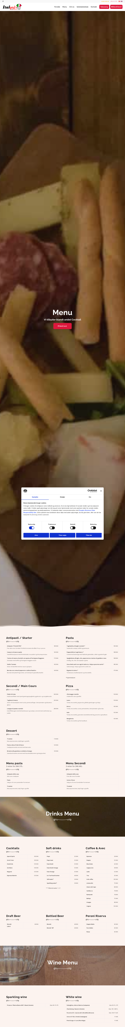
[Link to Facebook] (3, 1)
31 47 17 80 (114, 1)
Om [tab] (90, 497)
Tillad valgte (62, 535)
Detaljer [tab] (62, 497)
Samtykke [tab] (35, 497)
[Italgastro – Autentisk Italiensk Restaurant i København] (12, 7)
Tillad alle (89, 535)
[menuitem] (105, 1)
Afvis (36, 535)
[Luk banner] (101, 491)
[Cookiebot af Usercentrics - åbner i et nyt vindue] (89, 491)
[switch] (52, 527)
